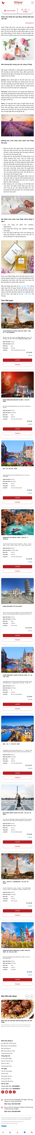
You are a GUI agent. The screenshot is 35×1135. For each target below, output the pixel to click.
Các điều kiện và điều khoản (8, 1043)
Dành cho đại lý (5, 1063)
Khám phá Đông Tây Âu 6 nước (12, 606)
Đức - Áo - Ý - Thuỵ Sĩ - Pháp (11, 744)
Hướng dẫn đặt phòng (7, 1081)
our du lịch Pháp (24, 286)
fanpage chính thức (25, 294)
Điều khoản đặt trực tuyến (8, 1051)
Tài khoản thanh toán (7, 1053)
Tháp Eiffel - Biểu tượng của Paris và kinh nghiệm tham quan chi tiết (17, 1021)
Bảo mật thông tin (6, 1048)
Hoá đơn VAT (4, 1073)
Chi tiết (17, 360)
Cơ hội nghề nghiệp (6, 1058)
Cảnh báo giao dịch (6, 1066)
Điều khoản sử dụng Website (9, 1045)
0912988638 (16, 1086)
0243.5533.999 (16, 1104)
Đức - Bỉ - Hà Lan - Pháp (10, 468)
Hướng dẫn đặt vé (6, 1078)
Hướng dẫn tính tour (6, 1076)
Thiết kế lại (17, 364)
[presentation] (27, 996)
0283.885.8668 (16, 1111)
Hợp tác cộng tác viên (7, 1061)
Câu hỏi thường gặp (6, 1071)
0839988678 (16, 1088)
